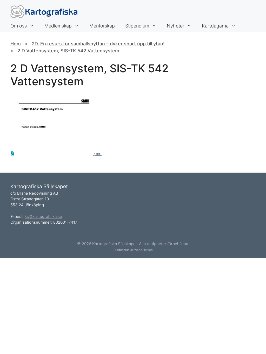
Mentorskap (102, 26)
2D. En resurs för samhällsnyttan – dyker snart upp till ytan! (98, 43)
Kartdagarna (215, 26)
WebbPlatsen (143, 250)
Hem (15, 43)
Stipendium (137, 26)
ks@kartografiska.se (43, 216)
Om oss (18, 26)
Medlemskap (58, 26)
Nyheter (175, 26)
